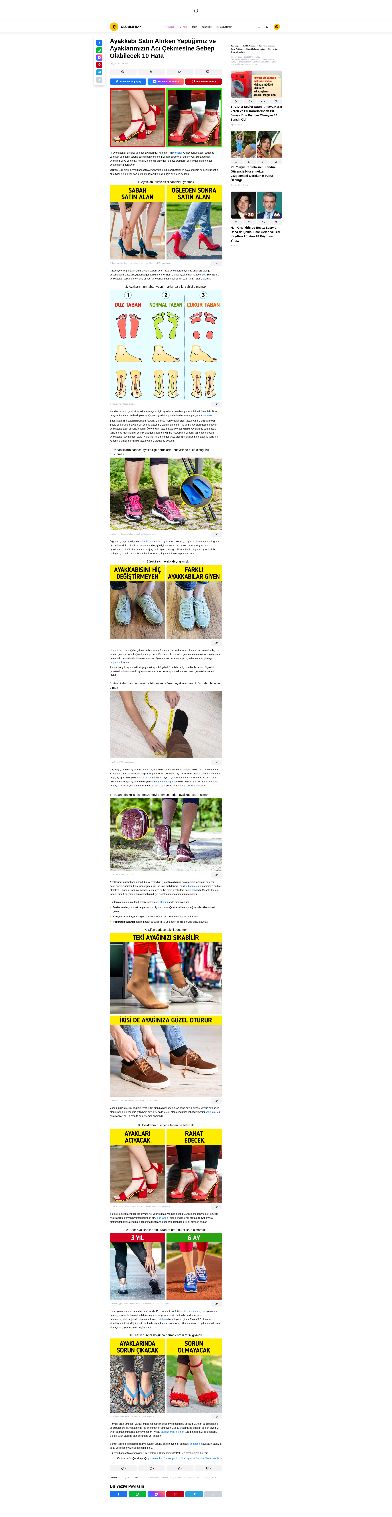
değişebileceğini (164, 781)
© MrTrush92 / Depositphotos (122, 762)
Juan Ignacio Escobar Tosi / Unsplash (201, 1458)
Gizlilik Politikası (249, 46)
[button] (237, 101)
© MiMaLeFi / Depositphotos (122, 875)
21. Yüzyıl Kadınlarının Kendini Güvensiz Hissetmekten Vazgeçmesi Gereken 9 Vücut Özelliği (253, 173)
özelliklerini (161, 902)
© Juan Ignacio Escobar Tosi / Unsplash (153, 1206)
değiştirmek (116, 662)
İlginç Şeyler (236, 124)
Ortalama (163, 1319)
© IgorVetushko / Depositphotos (123, 1206)
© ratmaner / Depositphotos (121, 534)
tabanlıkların (146, 541)
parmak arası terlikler (172, 1432)
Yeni (185, 27)
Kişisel (171, 27)
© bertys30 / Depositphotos (142, 1416)
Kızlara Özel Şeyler (240, 185)
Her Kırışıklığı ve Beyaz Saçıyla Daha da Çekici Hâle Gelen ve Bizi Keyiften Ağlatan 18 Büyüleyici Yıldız (255, 234)
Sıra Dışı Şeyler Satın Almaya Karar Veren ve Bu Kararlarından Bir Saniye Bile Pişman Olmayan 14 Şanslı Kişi (256, 113)
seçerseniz (195, 1444)
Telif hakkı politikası (267, 46)
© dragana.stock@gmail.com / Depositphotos (129, 263)
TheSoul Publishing (251, 57)
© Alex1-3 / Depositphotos (145, 534)
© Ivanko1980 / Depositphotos (156, 1304)
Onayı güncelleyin (238, 52)
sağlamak (211, 1112)
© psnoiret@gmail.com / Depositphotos (126, 1304)
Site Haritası (273, 49)
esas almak (145, 777)
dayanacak (194, 1311)
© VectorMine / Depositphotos (122, 404)
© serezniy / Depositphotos (146, 1100)
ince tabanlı (163, 1218)
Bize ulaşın (235, 46)
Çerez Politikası (237, 49)
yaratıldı (177, 152)
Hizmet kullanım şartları (255, 49)
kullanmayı (192, 886)
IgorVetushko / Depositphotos (164, 1458)
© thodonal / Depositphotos (159, 263)
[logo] (126, 26)
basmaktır (208, 415)
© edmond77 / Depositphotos (122, 1100)
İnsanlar (234, 245)
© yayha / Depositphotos (120, 1416)
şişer (202, 274)
